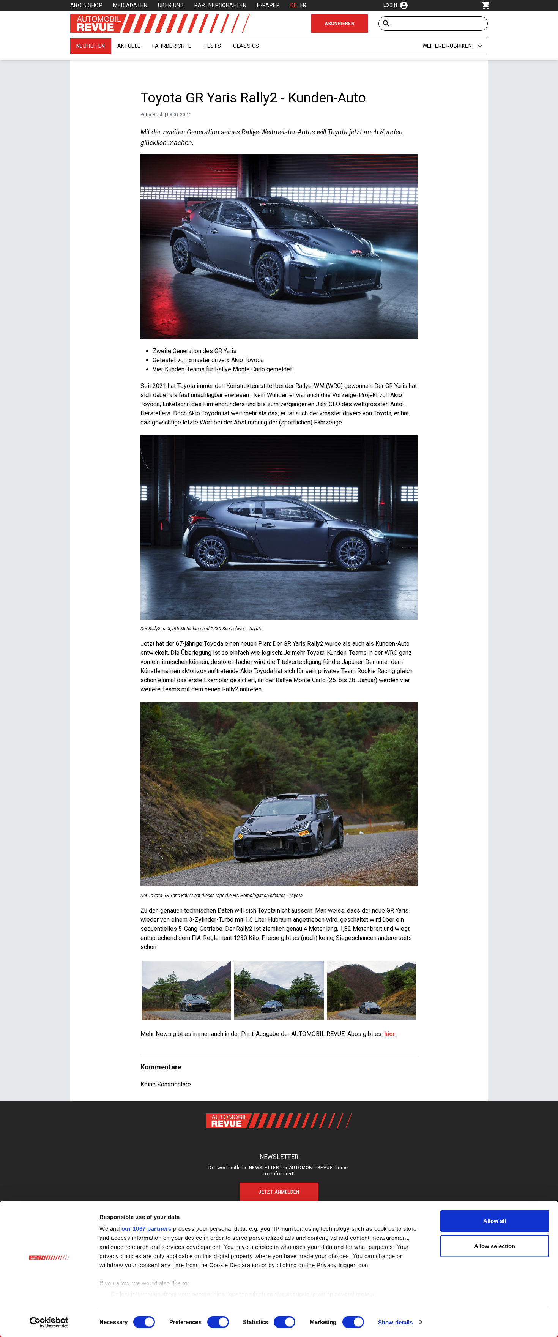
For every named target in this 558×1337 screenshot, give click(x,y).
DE (293, 5)
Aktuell (128, 46)
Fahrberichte (171, 46)
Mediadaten (130, 5)
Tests (212, 46)
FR (303, 5)
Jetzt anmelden (279, 1192)
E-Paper (268, 5)
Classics (246, 46)
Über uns (171, 5)
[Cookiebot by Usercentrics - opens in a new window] (49, 1322)
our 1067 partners (146, 1228)
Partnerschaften (220, 5)
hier (390, 1033)
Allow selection (494, 1245)
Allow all (494, 1221)
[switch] (218, 1322)
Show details (395, 1322)
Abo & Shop (86, 5)
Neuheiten (90, 46)
